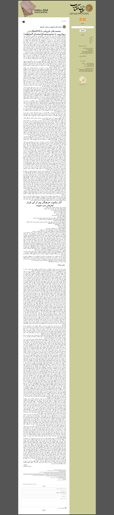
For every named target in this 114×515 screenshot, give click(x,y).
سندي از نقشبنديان (89, 49)
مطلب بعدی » (63, 20)
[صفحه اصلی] (81, 20)
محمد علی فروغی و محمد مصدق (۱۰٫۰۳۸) (84, 69)
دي (90, 43)
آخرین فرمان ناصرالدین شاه (87, 52)
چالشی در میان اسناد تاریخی (87, 48)
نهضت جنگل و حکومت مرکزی (87, 51)
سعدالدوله (90, 50)
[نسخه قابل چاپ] (23, 22)
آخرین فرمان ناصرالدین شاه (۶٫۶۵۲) (86, 70)
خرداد (90, 38)
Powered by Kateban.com (82, 84)
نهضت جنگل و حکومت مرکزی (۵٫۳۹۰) (85, 71)
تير (90, 39)
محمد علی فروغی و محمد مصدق (86, 53)
